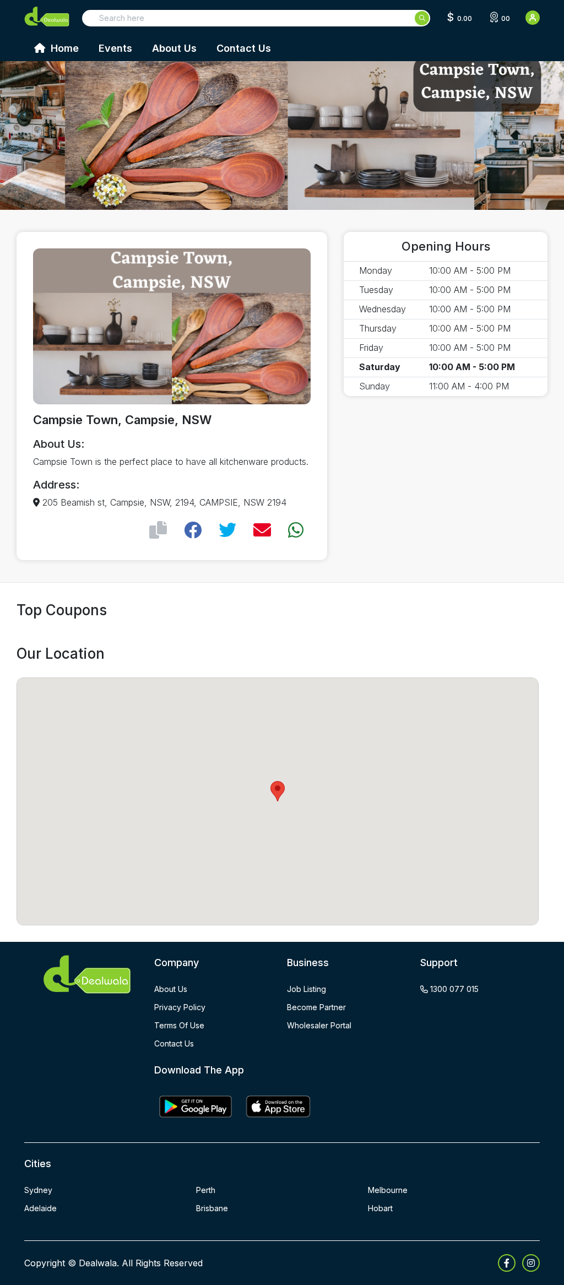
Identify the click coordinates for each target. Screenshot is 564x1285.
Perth (205, 1190)
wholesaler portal (319, 1025)
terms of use (179, 1025)
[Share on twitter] (227, 530)
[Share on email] (262, 530)
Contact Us (243, 48)
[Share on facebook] (193, 530)
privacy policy (179, 1007)
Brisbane (212, 1208)
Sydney (38, 1190)
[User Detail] (532, 17)
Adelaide (40, 1208)
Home (63, 48)
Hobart (380, 1208)
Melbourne (388, 1190)
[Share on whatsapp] (296, 530)
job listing (306, 989)
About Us (174, 48)
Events (115, 48)
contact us (174, 1043)
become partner (316, 1007)
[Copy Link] (158, 530)
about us (170, 989)
